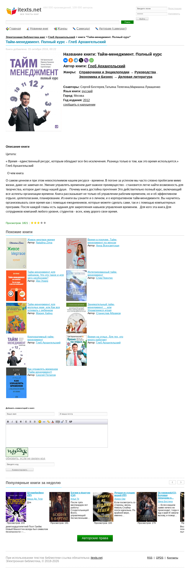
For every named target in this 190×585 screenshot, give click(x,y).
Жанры (62, 28)
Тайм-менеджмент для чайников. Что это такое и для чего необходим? (45, 274)
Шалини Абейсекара (164, 500)
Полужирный (8, 421)
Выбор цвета (52, 421)
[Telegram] (76, 60)
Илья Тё (31, 499)
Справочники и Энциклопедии (104, 72)
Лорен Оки (76, 499)
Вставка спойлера (70, 421)
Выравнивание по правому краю (34, 421)
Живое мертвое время (41, 239)
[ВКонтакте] (65, 60)
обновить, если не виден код (25, 458)
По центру (30, 421)
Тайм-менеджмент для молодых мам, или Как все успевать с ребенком (43, 307)
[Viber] (86, 60)
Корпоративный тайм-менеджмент (40, 338)
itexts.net (96, 557)
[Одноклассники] (70, 60)
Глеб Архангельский (106, 66)
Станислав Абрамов (108, 313)
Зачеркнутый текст (21, 421)
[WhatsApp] (91, 60)
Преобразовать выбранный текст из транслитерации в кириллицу (66, 421)
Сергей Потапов (46, 374)
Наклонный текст (12, 421)
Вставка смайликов (40, 421)
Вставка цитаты (62, 421)
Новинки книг (39, 28)
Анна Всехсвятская (107, 245)
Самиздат (83, 28)
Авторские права (95, 538)
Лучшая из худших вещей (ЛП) (81, 494)
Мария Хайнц (44, 313)
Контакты (172, 557)
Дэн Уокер (42, 280)
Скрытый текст (58, 421)
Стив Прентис (104, 277)
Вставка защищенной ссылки (48, 421)
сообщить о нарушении (79, 104)
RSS (149, 557)
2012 (86, 100)
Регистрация (174, 8)
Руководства (145, 72)
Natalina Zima (44, 242)
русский (87, 91)
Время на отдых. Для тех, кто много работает (105, 338)
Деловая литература (135, 77)
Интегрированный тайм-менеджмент (102, 273)
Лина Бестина (121, 501)
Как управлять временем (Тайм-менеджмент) (42, 370)
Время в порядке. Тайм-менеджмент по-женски (102, 241)
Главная (15, 28)
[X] (81, 60)
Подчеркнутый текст (16, 421)
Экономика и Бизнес (96, 77)
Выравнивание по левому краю (26, 421)
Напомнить (174, 13)
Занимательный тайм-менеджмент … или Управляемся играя (101, 307)
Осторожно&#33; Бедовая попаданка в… (123, 495)
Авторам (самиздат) (113, 28)
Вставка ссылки (44, 421)
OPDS (159, 557)
